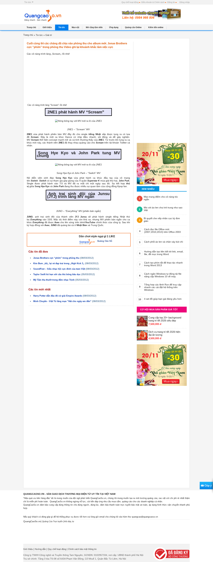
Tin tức (28, 2)
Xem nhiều (148, 189)
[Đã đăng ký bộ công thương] (171, 553)
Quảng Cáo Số (104, 240)
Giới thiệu (47, 27)
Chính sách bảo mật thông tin (82, 549)
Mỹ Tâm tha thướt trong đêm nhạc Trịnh (54, 280)
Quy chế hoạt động (130, 2)
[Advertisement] (92, 16)
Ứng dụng (113, 27)
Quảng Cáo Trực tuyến (52, 521)
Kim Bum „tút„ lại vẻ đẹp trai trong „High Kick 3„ (58, 263)
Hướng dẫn (40, 549)
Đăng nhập (185, 2)
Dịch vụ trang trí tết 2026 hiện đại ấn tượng (164, 333)
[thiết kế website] (150, 13)
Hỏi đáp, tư (69, 521)
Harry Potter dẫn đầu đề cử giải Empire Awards (57, 296)
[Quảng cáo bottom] (162, 364)
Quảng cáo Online (133, 27)
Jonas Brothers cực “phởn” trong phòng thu (56, 258)
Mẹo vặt (75, 27)
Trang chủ (31, 27)
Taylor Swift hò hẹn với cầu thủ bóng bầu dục (57, 274)
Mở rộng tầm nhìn (94, 27)
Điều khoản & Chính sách (153, 2)
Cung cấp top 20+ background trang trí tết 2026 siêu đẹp (164, 319)
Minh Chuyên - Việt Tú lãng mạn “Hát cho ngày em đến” (62, 301)
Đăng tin (171, 2)
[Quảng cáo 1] (162, 162)
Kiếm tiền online (155, 27)
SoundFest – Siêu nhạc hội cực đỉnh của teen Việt (59, 269)
